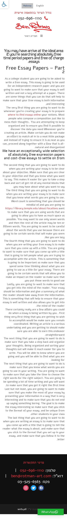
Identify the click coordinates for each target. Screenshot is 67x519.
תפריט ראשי (31, 36)
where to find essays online (24, 114)
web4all (22, 509)
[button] (4, 4)
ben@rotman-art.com (31, 476)
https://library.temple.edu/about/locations (31, 208)
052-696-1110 (30, 18)
